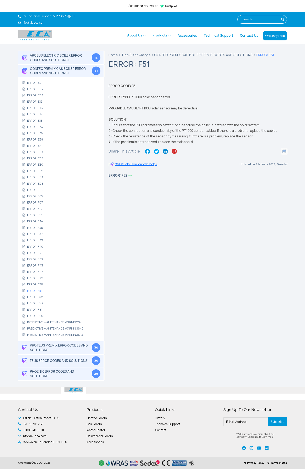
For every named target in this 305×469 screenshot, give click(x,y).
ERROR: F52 (35, 297)
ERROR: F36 (35, 228)
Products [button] (160, 35)
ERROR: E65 (35, 158)
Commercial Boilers (100, 436)
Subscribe (277, 421)
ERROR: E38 (35, 139)
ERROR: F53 (35, 303)
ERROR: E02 (35, 89)
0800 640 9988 (33, 430)
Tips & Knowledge (136, 55)
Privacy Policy (255, 463)
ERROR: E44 (35, 146)
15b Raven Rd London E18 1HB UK (45, 442)
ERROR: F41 (35, 253)
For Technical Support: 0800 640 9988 (48, 16)
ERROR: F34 (35, 221)
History (160, 418)
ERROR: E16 (35, 108)
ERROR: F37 (35, 234)
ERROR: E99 (35, 190)
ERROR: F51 (34, 291)
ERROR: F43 (35, 265)
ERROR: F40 (35, 246)
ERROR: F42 (35, 259)
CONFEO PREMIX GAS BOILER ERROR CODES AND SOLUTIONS (203, 55)
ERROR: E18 (35, 120)
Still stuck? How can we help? (136, 164)
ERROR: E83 (35, 177)
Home (113, 55)
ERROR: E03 (35, 95)
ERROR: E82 (35, 171)
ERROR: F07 (35, 202)
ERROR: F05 (35, 196)
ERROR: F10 (35, 209)
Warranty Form (275, 36)
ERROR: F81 (34, 309)
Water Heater (96, 430)
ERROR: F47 (35, 272)
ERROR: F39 (35, 240)
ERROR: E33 (35, 127)
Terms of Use (278, 463)
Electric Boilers (97, 418)
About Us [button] (135, 35)
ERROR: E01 (35, 83)
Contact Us (249, 36)
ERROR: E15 (35, 101)
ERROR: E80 (35, 164)
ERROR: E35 (35, 133)
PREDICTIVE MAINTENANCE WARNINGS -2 (55, 328)
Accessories (187, 36)
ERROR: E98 (35, 183)
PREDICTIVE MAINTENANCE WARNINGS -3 (55, 335)
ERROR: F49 (35, 278)
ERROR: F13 (34, 215)
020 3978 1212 (33, 424)
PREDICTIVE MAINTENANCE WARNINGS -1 (55, 322)
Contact (160, 430)
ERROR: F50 (35, 284)
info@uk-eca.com (33, 22)
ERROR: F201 (35, 316)
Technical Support (218, 36)
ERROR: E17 (35, 114)
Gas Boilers (94, 424)
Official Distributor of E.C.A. (41, 418)
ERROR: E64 (35, 152)
